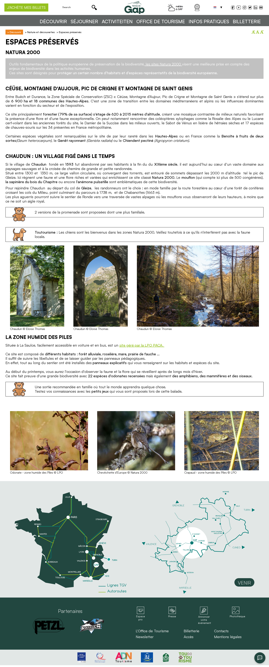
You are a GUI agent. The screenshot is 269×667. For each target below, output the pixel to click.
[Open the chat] (260, 658)
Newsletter (145, 637)
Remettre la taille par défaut (262, 32)
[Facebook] (233, 8)
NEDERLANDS (215, 7)
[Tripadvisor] (261, 8)
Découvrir (53, 21)
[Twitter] (250, 8)
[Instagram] (244, 8)
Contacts (221, 631)
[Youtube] (239, 8)
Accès (188, 637)
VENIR (244, 583)
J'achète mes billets (26, 7)
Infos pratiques (209, 21)
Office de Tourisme (160, 21)
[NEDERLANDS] (215, 7)
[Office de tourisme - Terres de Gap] (134, 7)
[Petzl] (48, 626)
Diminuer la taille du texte (257, 32)
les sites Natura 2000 (163, 64)
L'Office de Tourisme (152, 631)
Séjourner (84, 21)
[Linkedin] (255, 7)
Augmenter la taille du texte (253, 32)
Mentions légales (228, 637)
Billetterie (247, 21)
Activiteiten (117, 21)
